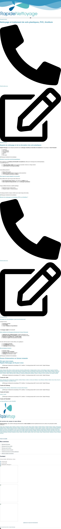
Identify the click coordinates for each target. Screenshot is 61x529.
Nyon (56, 371)
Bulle (5, 387)
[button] (30, 18)
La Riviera (47, 373)
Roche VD (36, 372)
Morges (49, 371)
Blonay (10, 369)
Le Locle (9, 401)
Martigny (36, 379)
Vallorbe (56, 372)
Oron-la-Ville (15, 372)
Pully (29, 372)
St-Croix (46, 372)
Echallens (56, 369)
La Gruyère (19, 387)
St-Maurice (6, 380)
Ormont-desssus (10, 372)
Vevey (1, 373)
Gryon (43, 373)
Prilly (23, 372)
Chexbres (22, 369)
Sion (58, 379)
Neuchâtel (14, 401)
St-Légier (56, 373)
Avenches (2, 387)
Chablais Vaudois (33, 369)
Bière (7, 369)
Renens (32, 372)
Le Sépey (28, 371)
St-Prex (50, 372)
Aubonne (4, 369)
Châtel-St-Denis (13, 387)
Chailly (13, 369)
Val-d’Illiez (11, 380)
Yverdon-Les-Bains (24, 373)
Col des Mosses (43, 369)
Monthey (46, 379)
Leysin (37, 371)
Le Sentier (24, 371)
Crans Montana (41, 379)
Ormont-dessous (3, 372)
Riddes (49, 379)
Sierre (55, 379)
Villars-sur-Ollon (12, 373)
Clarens (38, 369)
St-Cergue (43, 372)
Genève (1, 394)
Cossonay (52, 369)
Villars (7, 373)
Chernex (36, 373)
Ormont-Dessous (3, 430)
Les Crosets (52, 373)
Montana (31, 429)
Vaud (32, 432)
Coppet (4, 394)
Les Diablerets (32, 371)
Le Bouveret (31, 379)
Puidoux (26, 372)
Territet (53, 372)
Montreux (39, 429)
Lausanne (19, 371)
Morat (23, 387)
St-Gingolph (5, 432)
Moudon (52, 371)
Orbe (58, 371)
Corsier (48, 369)
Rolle (39, 372)
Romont (25, 387)
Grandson (8, 371)
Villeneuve (18, 373)
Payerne (20, 372)
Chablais (16, 379)
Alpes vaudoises (31, 373)
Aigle (1, 369)
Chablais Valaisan (22, 379)
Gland (5, 371)
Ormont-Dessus (10, 430)
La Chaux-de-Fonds (4, 401)
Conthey (27, 379)
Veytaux (4, 373)
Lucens (40, 371)
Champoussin (11, 379)
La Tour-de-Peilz (14, 371)
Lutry (43, 371)
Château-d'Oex (27, 369)
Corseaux (40, 373)
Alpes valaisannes (3, 379)
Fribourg (8, 387)
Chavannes (17, 369)
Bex (8, 379)
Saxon (53, 379)
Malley (46, 371)
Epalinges (59, 427)
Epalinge (1, 371)
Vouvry (14, 380)
